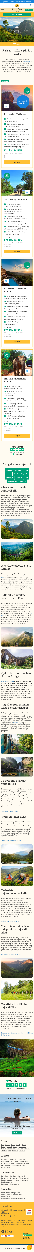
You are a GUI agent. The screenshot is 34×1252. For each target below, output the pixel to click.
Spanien (27, 1149)
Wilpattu (23, 481)
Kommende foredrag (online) (10, 1193)
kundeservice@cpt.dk (8, 1216)
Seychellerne (11, 1149)
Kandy (16, 474)
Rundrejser (5, 1159)
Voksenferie (24, 1161)
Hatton (8, 474)
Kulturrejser (5, 1161)
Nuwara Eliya (17, 723)
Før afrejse (4, 1178)
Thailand (4, 1151)
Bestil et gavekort (7, 1182)
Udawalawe (12, 481)
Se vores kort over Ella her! (10, 811)
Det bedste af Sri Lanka (15, 114)
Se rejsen (17, 162)
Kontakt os (4, 1176)
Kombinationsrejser (7, 1163)
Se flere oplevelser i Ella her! (10, 921)
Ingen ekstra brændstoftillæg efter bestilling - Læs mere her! (17, 2)
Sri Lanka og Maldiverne (15, 199)
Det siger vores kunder (21, 1180)
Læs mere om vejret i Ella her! (10, 954)
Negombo (24, 474)
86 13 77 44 (5, 1214)
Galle (26, 470)
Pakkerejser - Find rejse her (10, 1184)
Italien (3, 1147)
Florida (18, 1145)
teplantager (26, 62)
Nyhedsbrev (14, 1178)
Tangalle (19, 478)
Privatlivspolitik (24, 1178)
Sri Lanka (20, 1149)
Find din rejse (17, 14)
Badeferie (13, 1159)
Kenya (15, 1147)
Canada (7, 1145)
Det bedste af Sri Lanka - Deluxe (15, 290)
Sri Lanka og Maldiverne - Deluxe (16, 380)
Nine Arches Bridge (7, 681)
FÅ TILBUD (17, 1133)
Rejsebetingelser (6, 1180)
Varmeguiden (5, 1197)
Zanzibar (22, 1151)
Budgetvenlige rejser (22, 1163)
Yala (26, 478)
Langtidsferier (16, 1165)
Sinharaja (9, 478)
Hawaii (24, 1145)
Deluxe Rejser (5, 1165)
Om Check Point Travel (17, 1176)
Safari (24, 1165)
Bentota (9, 470)
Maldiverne (22, 1147)
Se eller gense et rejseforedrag (11, 1195)
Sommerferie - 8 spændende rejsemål (13, 1199)
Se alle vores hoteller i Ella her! (11, 840)
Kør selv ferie (5, 1167)
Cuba (13, 1145)
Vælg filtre (5, 81)
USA (9, 1151)
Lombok (9, 1147)
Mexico (3, 1149)
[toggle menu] (2, 10)
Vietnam (15, 1151)
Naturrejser (14, 1161)
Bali (2, 1145)
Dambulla (18, 470)
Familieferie (21, 1159)
